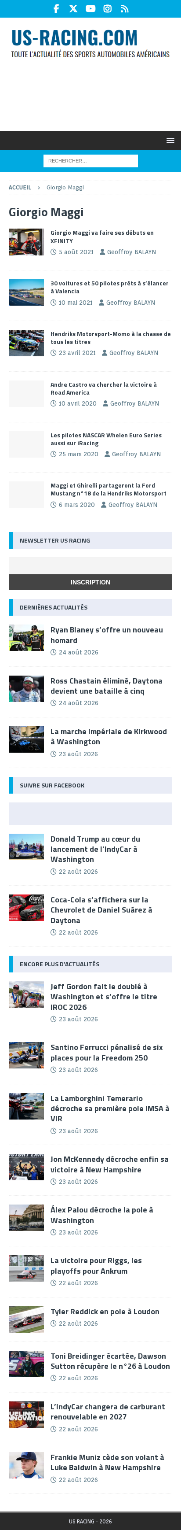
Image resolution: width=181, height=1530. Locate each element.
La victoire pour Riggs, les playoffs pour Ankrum (96, 1265)
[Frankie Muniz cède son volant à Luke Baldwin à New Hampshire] (26, 1465)
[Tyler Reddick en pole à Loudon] (26, 1319)
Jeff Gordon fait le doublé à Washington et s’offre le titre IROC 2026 (104, 996)
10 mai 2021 (76, 302)
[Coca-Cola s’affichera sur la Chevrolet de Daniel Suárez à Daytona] (26, 907)
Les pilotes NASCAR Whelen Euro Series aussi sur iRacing (106, 438)
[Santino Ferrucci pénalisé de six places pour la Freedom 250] (26, 1055)
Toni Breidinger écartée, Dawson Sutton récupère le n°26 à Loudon (110, 1361)
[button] (169, 140)
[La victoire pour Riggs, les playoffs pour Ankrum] (26, 1268)
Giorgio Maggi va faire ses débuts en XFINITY (102, 236)
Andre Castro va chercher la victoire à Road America (104, 388)
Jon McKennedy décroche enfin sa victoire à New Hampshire (110, 1164)
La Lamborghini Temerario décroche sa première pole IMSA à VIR (110, 1108)
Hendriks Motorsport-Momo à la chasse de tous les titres (111, 337)
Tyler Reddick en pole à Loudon (105, 1311)
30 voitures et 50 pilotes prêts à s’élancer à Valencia (110, 287)
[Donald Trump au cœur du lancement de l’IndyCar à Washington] (26, 847)
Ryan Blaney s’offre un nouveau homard (107, 635)
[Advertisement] (95, 94)
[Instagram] (108, 9)
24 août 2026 (78, 652)
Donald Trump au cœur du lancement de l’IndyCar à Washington (95, 849)
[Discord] (125, 9)
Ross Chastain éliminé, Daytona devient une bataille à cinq (107, 686)
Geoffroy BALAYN (131, 251)
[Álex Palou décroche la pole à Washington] (26, 1218)
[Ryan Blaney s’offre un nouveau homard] (26, 638)
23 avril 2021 (77, 352)
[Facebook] (56, 9)
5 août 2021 (76, 251)
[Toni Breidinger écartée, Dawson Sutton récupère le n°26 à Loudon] (26, 1364)
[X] (73, 9)
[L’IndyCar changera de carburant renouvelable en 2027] (26, 1414)
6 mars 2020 (77, 504)
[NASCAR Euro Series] (26, 242)
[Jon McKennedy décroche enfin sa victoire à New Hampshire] (26, 1167)
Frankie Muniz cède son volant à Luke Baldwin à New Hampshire (107, 1462)
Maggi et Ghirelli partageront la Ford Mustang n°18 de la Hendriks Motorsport (109, 489)
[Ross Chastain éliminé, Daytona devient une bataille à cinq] (26, 689)
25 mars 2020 (78, 454)
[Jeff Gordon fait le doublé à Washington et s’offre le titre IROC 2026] (26, 994)
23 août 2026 (78, 754)
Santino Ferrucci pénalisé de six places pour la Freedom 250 (107, 1052)
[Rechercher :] (90, 160)
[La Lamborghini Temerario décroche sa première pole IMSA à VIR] (26, 1106)
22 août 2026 (78, 871)
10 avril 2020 (78, 403)
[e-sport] (26, 394)
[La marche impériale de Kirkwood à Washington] (26, 739)
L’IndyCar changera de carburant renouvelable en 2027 (108, 1412)
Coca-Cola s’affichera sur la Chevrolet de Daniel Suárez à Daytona (101, 910)
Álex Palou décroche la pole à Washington (102, 1215)
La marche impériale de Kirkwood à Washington (109, 736)
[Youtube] (90, 9)
